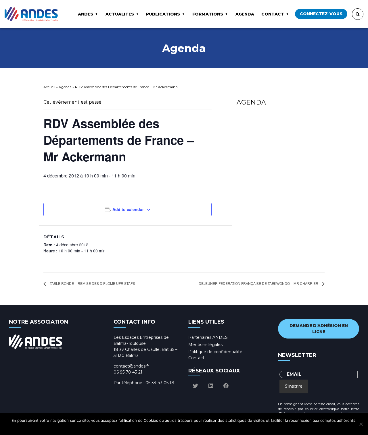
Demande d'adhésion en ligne (319, 328)
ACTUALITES (120, 14)
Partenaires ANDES (208, 337)
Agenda (244, 14)
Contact (272, 14)
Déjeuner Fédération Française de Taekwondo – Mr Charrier (259, 283)
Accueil (49, 87)
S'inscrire (293, 386)
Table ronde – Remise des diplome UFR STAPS (92, 283)
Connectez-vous (321, 13)
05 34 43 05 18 (159, 382)
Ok (160, 428)
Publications (163, 14)
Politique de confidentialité (215, 351)
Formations (207, 14)
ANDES (85, 14)
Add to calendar (128, 209)
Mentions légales (205, 344)
